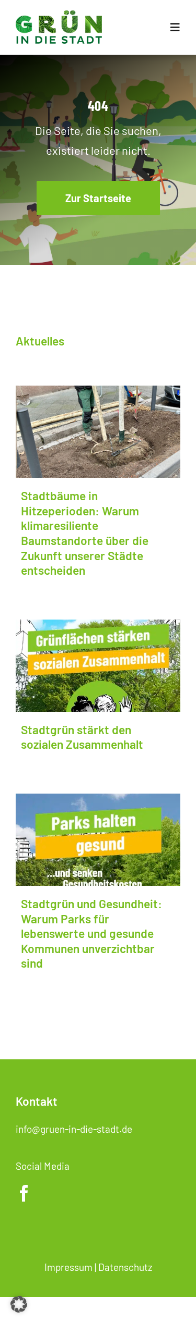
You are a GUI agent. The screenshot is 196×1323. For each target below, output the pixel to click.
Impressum (68, 1267)
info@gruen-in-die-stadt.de (74, 1129)
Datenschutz (125, 1267)
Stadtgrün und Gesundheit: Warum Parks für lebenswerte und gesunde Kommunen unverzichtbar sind (91, 933)
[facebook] (24, 1193)
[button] (19, 1304)
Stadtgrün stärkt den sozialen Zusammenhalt (82, 737)
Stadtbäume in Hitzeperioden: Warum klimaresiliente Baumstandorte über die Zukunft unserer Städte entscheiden (84, 532)
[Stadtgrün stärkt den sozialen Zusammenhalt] (98, 666)
